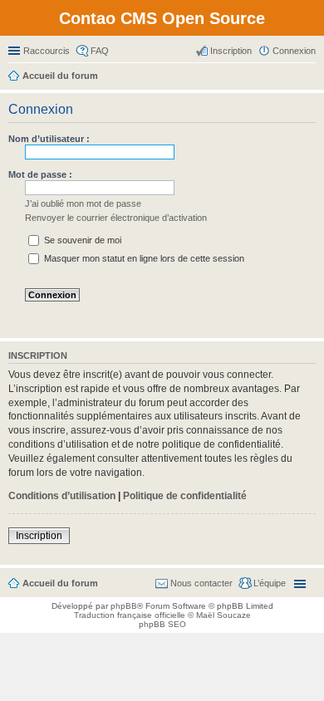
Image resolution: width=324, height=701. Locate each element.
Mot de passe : (40, 174)
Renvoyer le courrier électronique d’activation (116, 218)
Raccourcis (46, 51)
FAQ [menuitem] (100, 51)
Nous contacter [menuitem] (201, 583)
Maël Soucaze (223, 615)
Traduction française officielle (129, 615)
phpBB (123, 605)
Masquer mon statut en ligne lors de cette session (143, 258)
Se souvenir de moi (81, 240)
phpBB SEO (162, 624)
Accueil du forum (60, 583)
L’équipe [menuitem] (269, 583)
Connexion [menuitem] (294, 51)
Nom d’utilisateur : (49, 139)
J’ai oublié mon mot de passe (83, 203)
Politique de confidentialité (185, 496)
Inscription (39, 536)
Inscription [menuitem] (231, 51)
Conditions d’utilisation (61, 496)
